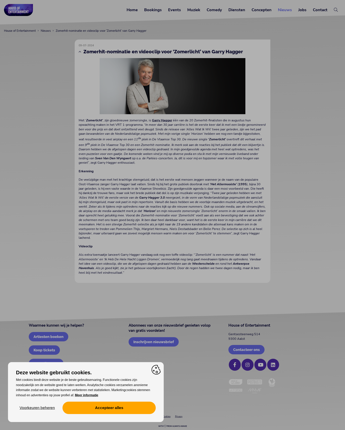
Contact (320, 10)
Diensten (236, 10)
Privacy (178, 416)
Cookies (167, 416)
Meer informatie (86, 395)
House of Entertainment (20, 31)
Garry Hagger (162, 120)
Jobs (302, 10)
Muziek (193, 10)
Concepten (262, 10)
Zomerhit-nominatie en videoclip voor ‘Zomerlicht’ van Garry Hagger (101, 31)
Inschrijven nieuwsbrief (153, 342)
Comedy (214, 10)
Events (174, 10)
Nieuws (285, 10)
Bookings (153, 10)
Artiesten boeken (48, 337)
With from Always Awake (172, 426)
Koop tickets (44, 350)
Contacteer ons (246, 350)
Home (132, 10)
